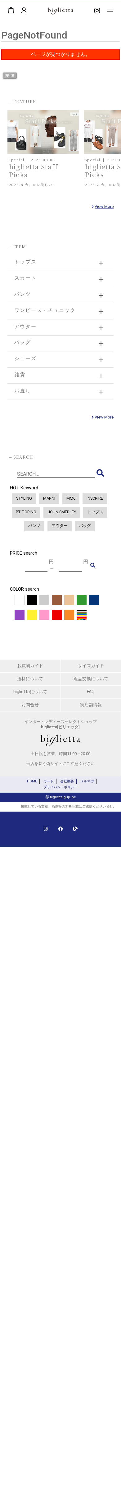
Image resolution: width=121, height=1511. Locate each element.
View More (104, 206)
